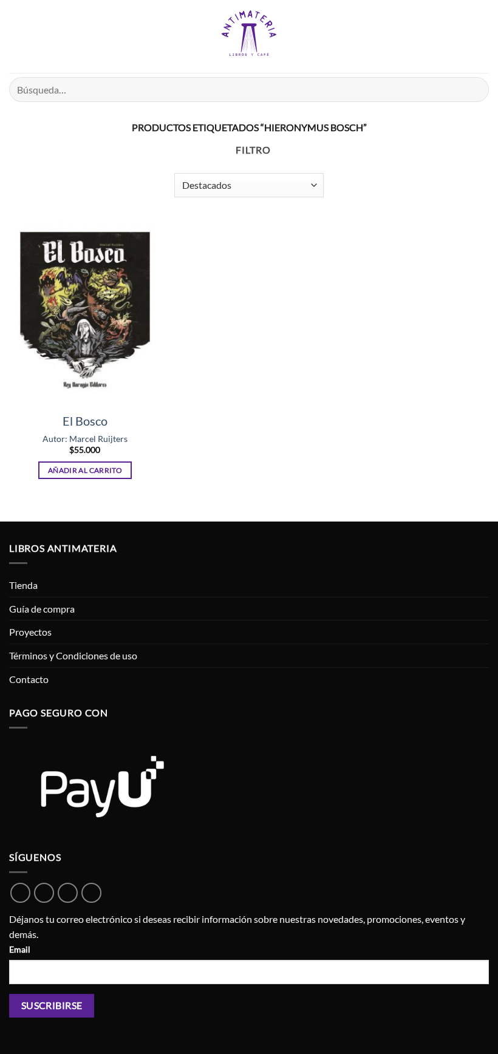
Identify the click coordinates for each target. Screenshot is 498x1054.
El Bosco (85, 420)
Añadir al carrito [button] (85, 470)
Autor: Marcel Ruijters (85, 438)
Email (19, 949)
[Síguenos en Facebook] (44, 893)
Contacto (29, 679)
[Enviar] (474, 89)
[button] (16, 36)
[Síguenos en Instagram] (68, 893)
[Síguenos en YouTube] (91, 893)
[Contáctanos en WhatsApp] (20, 893)
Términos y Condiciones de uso (73, 655)
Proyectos (30, 632)
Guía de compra (42, 608)
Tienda (23, 585)
